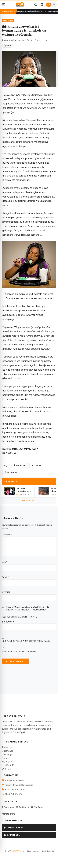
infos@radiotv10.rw (14, 780)
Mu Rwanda (7, 751)
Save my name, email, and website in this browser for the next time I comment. (27, 608)
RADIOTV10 (16, 851)
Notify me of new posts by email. (19, 652)
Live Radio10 (8, 765)
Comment (8, 534)
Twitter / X (23, 807)
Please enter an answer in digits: (20, 617)
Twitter (37, 465)
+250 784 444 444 (14, 789)
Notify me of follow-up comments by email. (26, 641)
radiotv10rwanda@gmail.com (19, 785)
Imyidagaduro (8, 761)
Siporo (5, 758)
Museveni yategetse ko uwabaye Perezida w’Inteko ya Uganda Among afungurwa (24, 489)
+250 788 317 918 (13, 794)
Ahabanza (7, 747)
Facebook (20, 465)
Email (5, 577)
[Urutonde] (4, 4)
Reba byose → (29, 500)
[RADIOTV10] (19, 4)
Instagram (9, 813)
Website (6, 592)
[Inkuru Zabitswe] (42, 5)
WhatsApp (12, 472)
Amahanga (7, 754)
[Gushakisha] (36, 5)
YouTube (38, 807)
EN (54, 5)
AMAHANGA (8, 21)
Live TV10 (6, 768)
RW (48, 5)
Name (5, 562)
